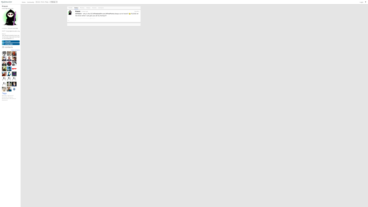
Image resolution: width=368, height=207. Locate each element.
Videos (88, 8)
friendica (5, 95)
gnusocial (11, 95)
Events (94, 8)
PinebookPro (6, 98)
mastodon (5, 97)
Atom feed (9, 44)
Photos (82, 8)
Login (361, 2)
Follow (8, 41)
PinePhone (13, 98)
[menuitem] (23, 2)
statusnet (5, 100)
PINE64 (79, 14)
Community (30, 2)
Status (76, 8)
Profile (70, 8)
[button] (68, 20)
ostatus (11, 97)
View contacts (15, 50)
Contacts (101, 8)
